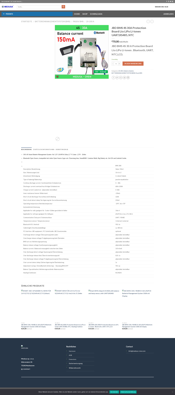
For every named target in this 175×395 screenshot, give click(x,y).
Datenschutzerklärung (128, 392)
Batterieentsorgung (76, 363)
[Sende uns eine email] (172, 1)
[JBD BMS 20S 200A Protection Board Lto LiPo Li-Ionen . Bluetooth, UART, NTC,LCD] (104, 305)
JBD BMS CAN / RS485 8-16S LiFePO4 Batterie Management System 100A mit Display (36, 326)
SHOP (85, 14)
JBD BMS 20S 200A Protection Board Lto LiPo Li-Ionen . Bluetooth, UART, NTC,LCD (103, 326)
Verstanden (114, 392)
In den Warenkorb (133, 63)
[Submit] (63, 7)
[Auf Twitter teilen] (117, 77)
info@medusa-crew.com (137, 351)
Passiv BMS (78, 21)
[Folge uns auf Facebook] (166, 1)
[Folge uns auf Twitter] (170, 1)
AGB (70, 355)
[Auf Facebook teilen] (113, 77)
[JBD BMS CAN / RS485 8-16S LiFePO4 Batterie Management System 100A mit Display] (37, 305)
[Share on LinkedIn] (128, 77)
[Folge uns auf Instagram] (168, 1)
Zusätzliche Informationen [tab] (43, 149)
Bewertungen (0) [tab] (62, 149)
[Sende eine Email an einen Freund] (120, 77)
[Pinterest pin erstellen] (124, 77)
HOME (77, 14)
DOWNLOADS (96, 14)
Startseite (26, 21)
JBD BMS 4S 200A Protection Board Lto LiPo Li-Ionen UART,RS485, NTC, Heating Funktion (70, 326)
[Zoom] (58, 139)
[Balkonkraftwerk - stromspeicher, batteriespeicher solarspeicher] (8, 6)
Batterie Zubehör (129, 71)
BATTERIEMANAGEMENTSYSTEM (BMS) (52, 21)
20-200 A (90, 21)
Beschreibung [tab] (26, 149)
